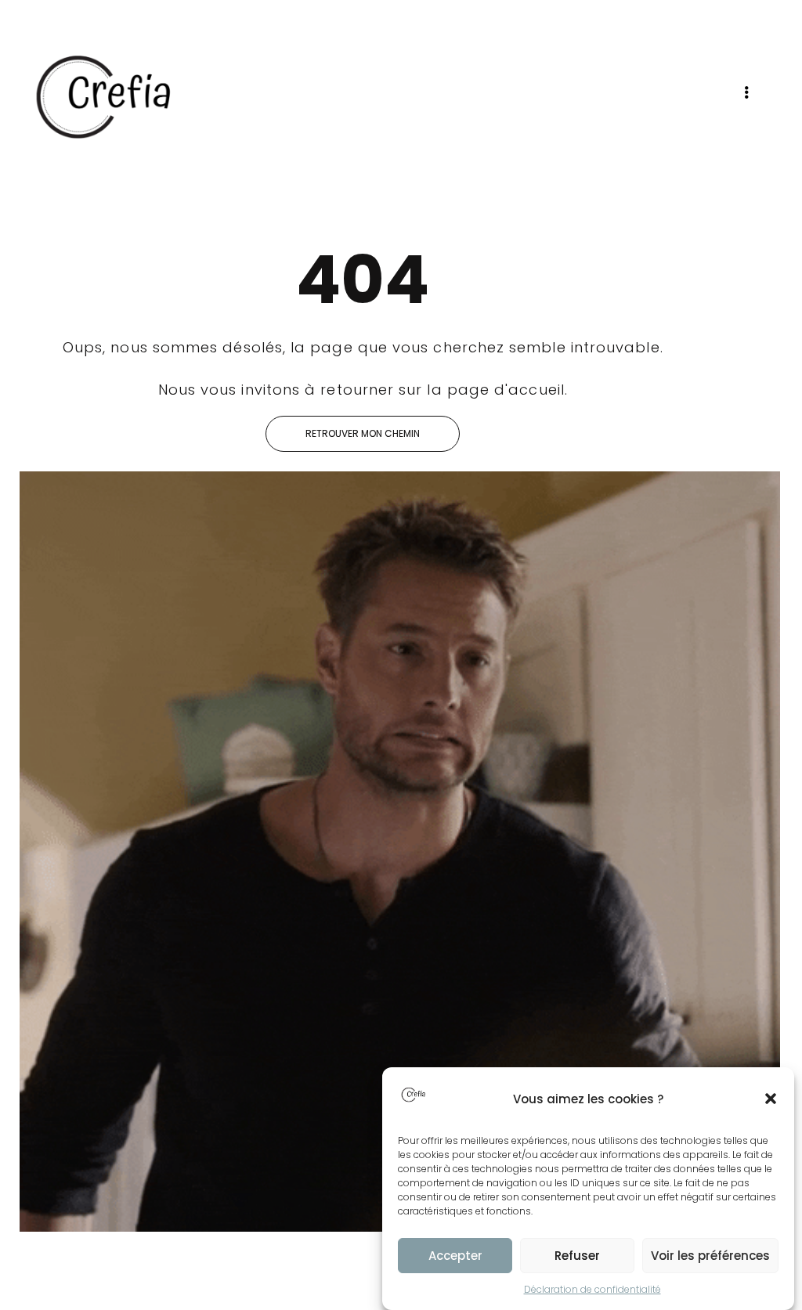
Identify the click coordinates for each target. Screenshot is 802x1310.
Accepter (455, 1255)
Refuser (577, 1255)
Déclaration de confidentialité (592, 1289)
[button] (771, 1098)
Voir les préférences (710, 1255)
